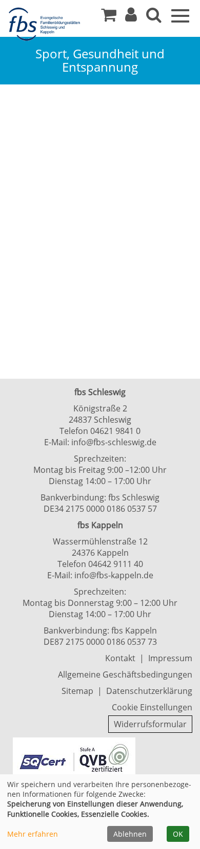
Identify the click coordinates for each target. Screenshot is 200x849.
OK (178, 834)
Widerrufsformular (150, 724)
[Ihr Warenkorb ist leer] (108, 17)
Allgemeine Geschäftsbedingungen (125, 674)
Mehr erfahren (32, 834)
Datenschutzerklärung (149, 690)
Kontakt (120, 658)
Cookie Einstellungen (152, 707)
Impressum (170, 658)
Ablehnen (130, 834)
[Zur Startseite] (46, 24)
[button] (131, 17)
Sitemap (77, 690)
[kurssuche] (154, 17)
